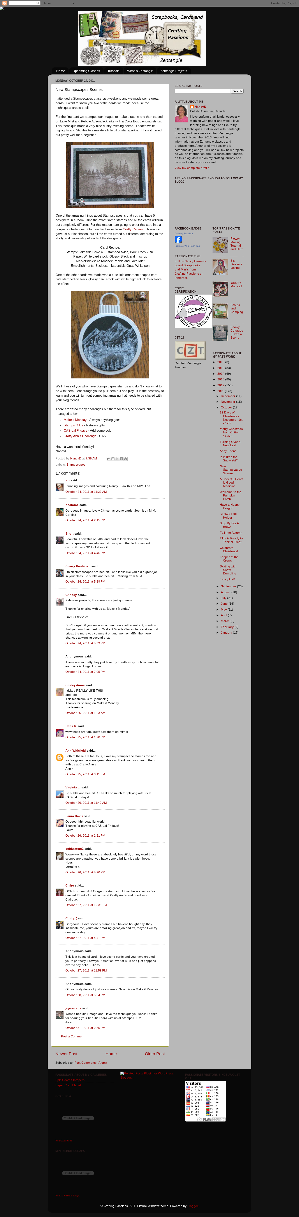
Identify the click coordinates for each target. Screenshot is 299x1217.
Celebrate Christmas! (229, 549)
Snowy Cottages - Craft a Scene (236, 332)
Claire (69, 885)
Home (60, 71)
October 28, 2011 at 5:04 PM (85, 995)
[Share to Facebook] (121, 459)
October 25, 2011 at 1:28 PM (85, 737)
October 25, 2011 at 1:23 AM (85, 713)
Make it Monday (75, 420)
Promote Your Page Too (187, 246)
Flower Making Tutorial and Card (236, 244)
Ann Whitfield (75, 750)
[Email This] (109, 459)
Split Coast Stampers (69, 1080)
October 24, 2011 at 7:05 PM (85, 671)
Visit (63, 1140)
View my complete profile (192, 168)
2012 (221, 385)
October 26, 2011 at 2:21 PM (85, 835)
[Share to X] (117, 459)
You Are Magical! (236, 284)
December (228, 396)
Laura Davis (74, 816)
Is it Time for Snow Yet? (229, 458)
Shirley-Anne (75, 685)
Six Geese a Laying (236, 264)
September (229, 586)
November (228, 401)
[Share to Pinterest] (125, 459)
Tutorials (113, 71)
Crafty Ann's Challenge (80, 436)
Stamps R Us (73, 425)
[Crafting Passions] (178, 241)
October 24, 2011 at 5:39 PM (85, 643)
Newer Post (66, 1053)
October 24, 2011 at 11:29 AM (86, 491)
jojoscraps (73, 1008)
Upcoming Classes (86, 71)
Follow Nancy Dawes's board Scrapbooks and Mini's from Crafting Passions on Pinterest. (190, 269)
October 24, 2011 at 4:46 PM (85, 553)
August (226, 592)
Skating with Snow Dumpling (228, 570)
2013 (221, 379)
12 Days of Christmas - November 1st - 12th (231, 418)
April (224, 615)
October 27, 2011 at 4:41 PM (85, 938)
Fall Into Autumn (231, 532)
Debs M (71, 726)
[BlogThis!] (113, 459)
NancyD (200, 106)
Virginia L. (73, 787)
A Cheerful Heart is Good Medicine (231, 482)
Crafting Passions (184, 233)
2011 (221, 391)
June (225, 603)
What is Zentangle (140, 71)
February (227, 627)
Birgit (69, 533)
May (224, 609)
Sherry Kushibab (77, 566)
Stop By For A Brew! (229, 525)
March (225, 621)
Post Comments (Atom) (90, 1062)
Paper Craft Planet (68, 1085)
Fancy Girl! (227, 579)
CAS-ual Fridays (75, 430)
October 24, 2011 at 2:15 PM (85, 520)
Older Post (155, 1053)
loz (67, 480)
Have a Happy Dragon (229, 506)
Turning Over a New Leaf (230, 443)
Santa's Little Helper (228, 515)
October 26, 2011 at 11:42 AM (86, 802)
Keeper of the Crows (229, 558)
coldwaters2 (74, 848)
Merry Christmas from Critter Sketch (231, 432)
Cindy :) (71, 918)
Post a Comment (72, 1036)
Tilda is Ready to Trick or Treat (231, 540)
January (227, 632)
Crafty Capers (133, 229)
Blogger (192, 1206)
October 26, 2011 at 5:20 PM (85, 872)
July (224, 598)
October (227, 407)
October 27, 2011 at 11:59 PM (86, 970)
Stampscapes (76, 464)
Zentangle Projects (173, 71)
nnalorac (72, 505)
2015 (221, 368)
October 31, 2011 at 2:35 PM (85, 1028)
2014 (221, 373)
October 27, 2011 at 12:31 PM (86, 905)
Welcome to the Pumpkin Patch (230, 495)
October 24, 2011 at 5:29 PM (85, 581)
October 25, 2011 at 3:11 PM (85, 774)
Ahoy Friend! (228, 451)
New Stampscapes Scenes (231, 470)
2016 (221, 362)
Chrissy (71, 595)
